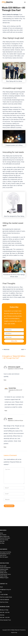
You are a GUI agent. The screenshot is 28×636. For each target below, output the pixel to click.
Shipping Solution (4, 569)
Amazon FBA (3, 571)
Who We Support (4, 557)
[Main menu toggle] (25, 2)
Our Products (3, 534)
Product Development (5, 567)
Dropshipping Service (5, 553)
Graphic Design (3, 576)
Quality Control (3, 572)
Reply (5, 380)
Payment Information (5, 538)
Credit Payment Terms (5, 574)
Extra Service (3, 555)
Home (1, 533)
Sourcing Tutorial (4, 539)
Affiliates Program (4, 577)
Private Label (3, 565)
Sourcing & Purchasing (5, 552)
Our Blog (2, 543)
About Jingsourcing (4, 536)
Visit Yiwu (2, 541)
